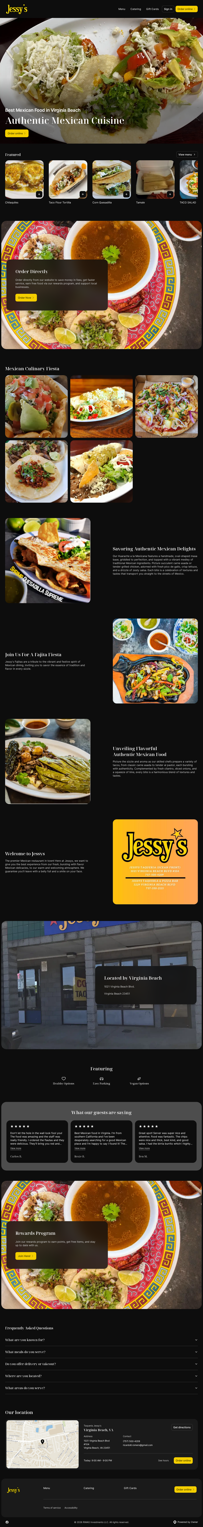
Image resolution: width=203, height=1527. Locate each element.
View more (15, 1148)
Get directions (182, 1427)
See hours (163, 1460)
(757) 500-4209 (131, 1441)
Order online (183, 1460)
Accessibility (71, 1507)
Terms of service (52, 1507)
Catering (135, 9)
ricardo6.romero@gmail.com (138, 1445)
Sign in (168, 9)
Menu (121, 9)
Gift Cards (152, 9)
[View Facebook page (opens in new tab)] (7, 1522)
